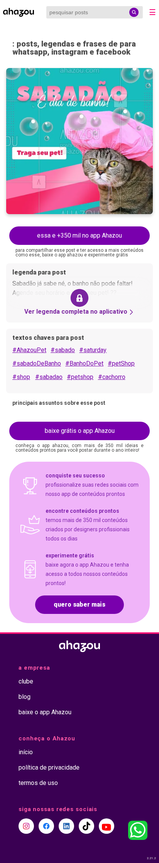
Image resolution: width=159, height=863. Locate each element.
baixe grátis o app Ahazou (80, 430)
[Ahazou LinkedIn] (66, 826)
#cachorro (111, 377)
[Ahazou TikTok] (86, 826)
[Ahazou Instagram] (26, 826)
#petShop (121, 363)
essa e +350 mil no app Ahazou (79, 235)
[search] (134, 12)
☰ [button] (152, 12)
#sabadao (49, 377)
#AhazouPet (29, 350)
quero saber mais (79, 604)
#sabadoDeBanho (36, 363)
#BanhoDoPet (84, 363)
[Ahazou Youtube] (106, 826)
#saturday (93, 350)
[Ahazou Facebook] (46, 826)
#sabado (63, 350)
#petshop (80, 377)
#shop (21, 377)
